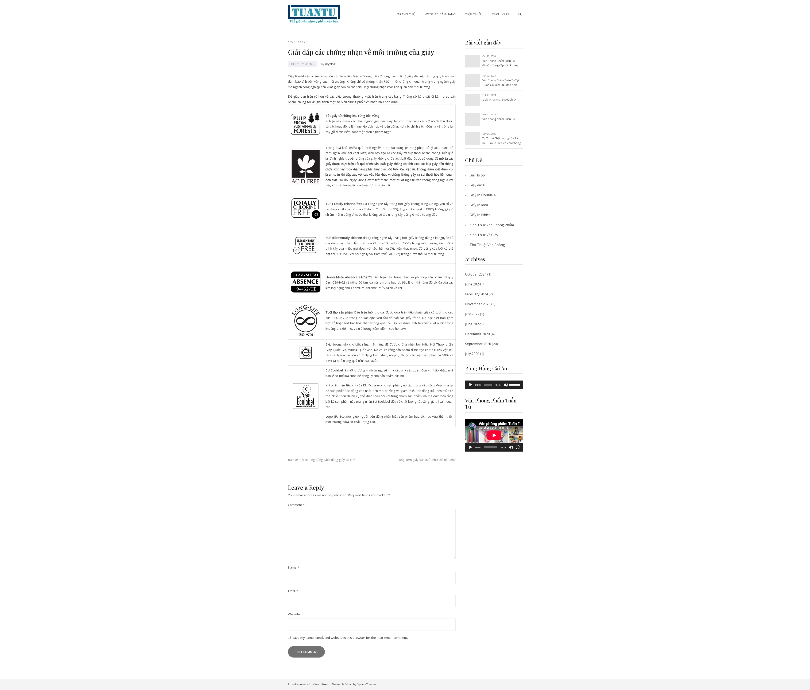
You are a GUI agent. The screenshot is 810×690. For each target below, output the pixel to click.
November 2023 (477, 304)
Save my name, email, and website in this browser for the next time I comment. (350, 637)
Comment (296, 505)
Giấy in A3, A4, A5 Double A (499, 99)
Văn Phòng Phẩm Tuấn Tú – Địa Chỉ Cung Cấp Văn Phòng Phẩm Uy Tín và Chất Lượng (500, 63)
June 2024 (473, 284)
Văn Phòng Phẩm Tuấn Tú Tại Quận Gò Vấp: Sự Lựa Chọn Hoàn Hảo (500, 82)
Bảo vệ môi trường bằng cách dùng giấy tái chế (321, 459)
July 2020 (472, 353)
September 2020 (478, 344)
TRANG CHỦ (406, 14)
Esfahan (347, 684)
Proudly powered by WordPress (308, 684)
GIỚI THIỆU (473, 14)
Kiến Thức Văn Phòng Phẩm (492, 225)
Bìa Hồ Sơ (477, 175)
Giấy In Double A (483, 195)
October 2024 (475, 274)
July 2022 (472, 314)
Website (294, 614)
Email (293, 591)
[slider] (515, 384)
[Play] (470, 385)
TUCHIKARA (501, 14)
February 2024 (476, 294)
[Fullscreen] (518, 447)
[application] (494, 385)
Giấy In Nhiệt (480, 215)
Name (293, 567)
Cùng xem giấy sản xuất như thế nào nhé (426, 459)
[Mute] (506, 385)
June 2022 (473, 324)
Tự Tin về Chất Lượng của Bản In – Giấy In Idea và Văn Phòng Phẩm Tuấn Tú (501, 141)
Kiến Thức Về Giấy (302, 64)
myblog (330, 64)
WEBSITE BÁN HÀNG (440, 14)
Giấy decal (477, 185)
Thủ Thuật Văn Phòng (487, 244)
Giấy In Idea (479, 205)
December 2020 (477, 334)
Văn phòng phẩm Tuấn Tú (498, 119)
